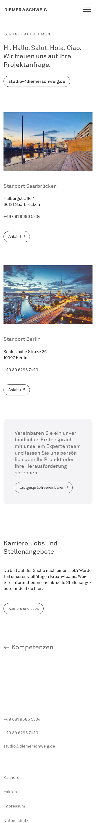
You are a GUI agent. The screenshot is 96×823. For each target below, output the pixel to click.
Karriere (11, 777)
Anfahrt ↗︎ (16, 236)
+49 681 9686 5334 (22, 216)
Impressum (14, 806)
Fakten (10, 791)
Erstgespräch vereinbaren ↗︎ (44, 487)
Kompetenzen (32, 647)
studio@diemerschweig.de (36, 81)
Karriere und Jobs (23, 608)
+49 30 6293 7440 (20, 369)
